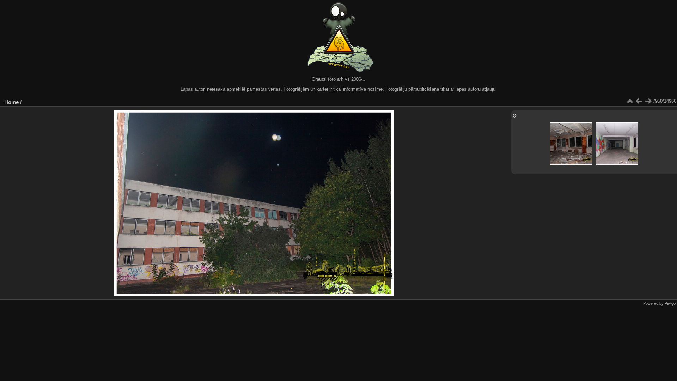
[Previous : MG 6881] (639, 101)
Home (11, 102)
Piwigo (670, 303)
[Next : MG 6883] (648, 101)
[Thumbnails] (629, 101)
